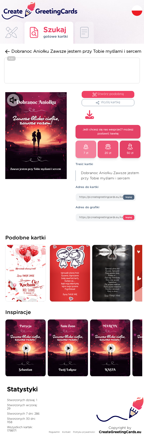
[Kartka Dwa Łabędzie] (113, 273)
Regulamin (54, 432)
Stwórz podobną (110, 94)
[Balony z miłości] (26, 273)
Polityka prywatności (84, 432)
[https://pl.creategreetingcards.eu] (66, 11)
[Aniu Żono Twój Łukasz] (69, 348)
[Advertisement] (72, 71)
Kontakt (66, 432)
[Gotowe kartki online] (84, 33)
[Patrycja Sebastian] (26, 348)
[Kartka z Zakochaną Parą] (71, 273)
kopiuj (129, 197)
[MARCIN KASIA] (111, 348)
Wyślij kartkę (110, 102)
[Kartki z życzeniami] (11, 33)
